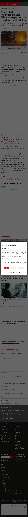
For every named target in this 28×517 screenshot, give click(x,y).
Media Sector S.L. (16, 272)
